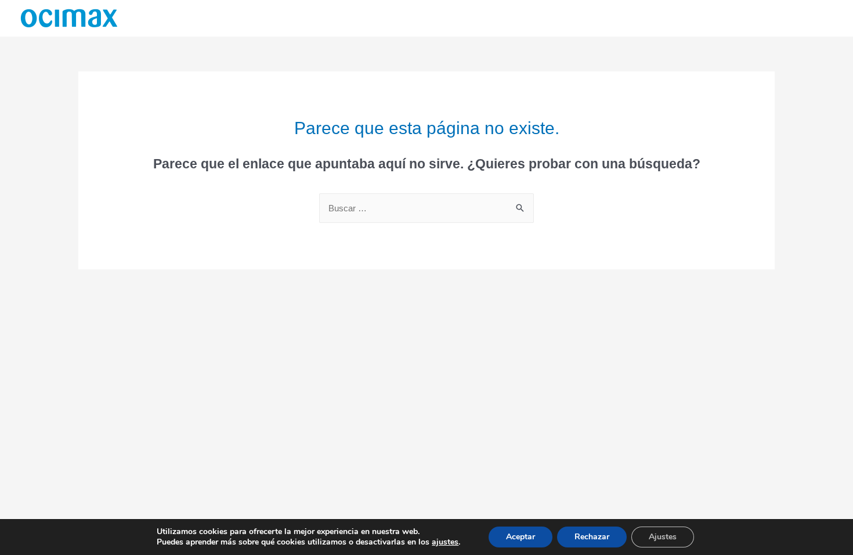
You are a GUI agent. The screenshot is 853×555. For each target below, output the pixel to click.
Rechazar (591, 536)
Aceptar (520, 536)
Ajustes (663, 536)
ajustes (445, 542)
